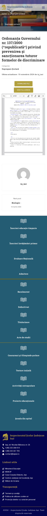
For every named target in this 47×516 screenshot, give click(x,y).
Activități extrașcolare (23, 385)
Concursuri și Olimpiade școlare (23, 355)
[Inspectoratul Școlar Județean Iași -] (17, 7)
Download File (23, 83)
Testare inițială (23, 370)
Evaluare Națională (23, 258)
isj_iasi (23, 184)
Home (4, 14)
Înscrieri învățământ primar (23, 243)
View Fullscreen (23, 90)
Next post (17, 198)
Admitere (23, 274)
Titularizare (23, 322)
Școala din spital (23, 418)
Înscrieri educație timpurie (23, 228)
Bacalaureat (24, 292)
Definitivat (23, 307)
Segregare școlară (17, 14)
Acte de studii (23, 337)
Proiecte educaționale (23, 401)
